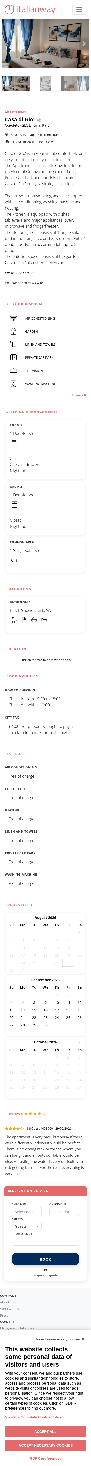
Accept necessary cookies (46, 1445)
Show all (79, 395)
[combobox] (27, 1226)
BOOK (45, 1259)
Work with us (9, 1308)
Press (4, 1315)
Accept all (45, 1432)
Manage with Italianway (17, 1328)
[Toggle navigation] (79, 10)
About (4, 1302)
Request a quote (45, 1275)
